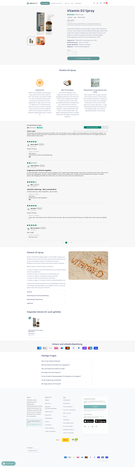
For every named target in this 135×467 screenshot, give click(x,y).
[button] (45, 3)
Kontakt (47, 421)
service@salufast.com (34, 424)
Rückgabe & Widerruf (68, 429)
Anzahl (68, 50)
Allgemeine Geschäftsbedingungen (51, 407)
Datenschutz (48, 415)
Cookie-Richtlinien (49, 428)
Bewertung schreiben (92, 127)
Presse (65, 416)
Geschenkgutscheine (68, 423)
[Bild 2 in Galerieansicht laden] (40, 41)
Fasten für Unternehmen (69, 410)
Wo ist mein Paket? (68, 426)
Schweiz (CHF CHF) (33, 450)
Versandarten (66, 403)
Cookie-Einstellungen (50, 431)
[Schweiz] (107, 3)
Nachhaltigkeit (48, 418)
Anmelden (95, 406)
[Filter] (103, 127)
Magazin (47, 400)
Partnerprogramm (67, 406)
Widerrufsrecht (49, 411)
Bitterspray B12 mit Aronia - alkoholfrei (36, 331)
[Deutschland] (104, 3)
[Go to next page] (71, 243)
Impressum (48, 403)
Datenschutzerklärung (92, 410)
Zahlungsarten (66, 400)
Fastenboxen (48, 424)
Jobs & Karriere (67, 413)
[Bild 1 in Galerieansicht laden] (31, 41)
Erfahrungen (66, 419)
